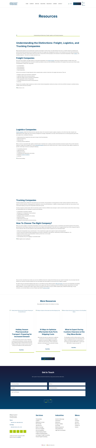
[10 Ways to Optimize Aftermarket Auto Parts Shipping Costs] (48, 318)
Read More (21, 349)
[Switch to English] (84, 2)
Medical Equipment (59, 427)
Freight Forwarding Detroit (41, 433)
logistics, (75, 53)
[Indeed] (14, 431)
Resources (49, 3)
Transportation (39, 419)
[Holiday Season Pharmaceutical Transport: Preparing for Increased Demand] (22, 318)
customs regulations (26, 154)
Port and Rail (38, 423)
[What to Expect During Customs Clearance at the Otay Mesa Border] (74, 318)
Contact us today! (46, 288)
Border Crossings (39, 427)
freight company (51, 60)
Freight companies (19, 132)
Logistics (38, 420)
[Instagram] (18, 431)
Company (32, 3)
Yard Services (39, 425)
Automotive (57, 420)
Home (27, 3)
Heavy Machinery (59, 428)
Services (37, 3)
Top (93, 445)
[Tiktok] (21, 431)
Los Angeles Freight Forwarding (43, 435)
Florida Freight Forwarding (41, 436)
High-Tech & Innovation (60, 430)
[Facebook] (11, 431)
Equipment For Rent (40, 422)
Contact (60, 3)
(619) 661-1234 (13, 422)
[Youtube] (24, 431)
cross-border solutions (39, 145)
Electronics (57, 422)
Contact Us (77, 425)
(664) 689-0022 (20, 422)
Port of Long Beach (40, 430)
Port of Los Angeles (40, 428)
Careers (55, 3)
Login (71, 3)
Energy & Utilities (59, 423)
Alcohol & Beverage (59, 419)
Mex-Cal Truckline (59, 283)
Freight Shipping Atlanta (41, 431)
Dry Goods (57, 425)
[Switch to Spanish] (84, 5)
